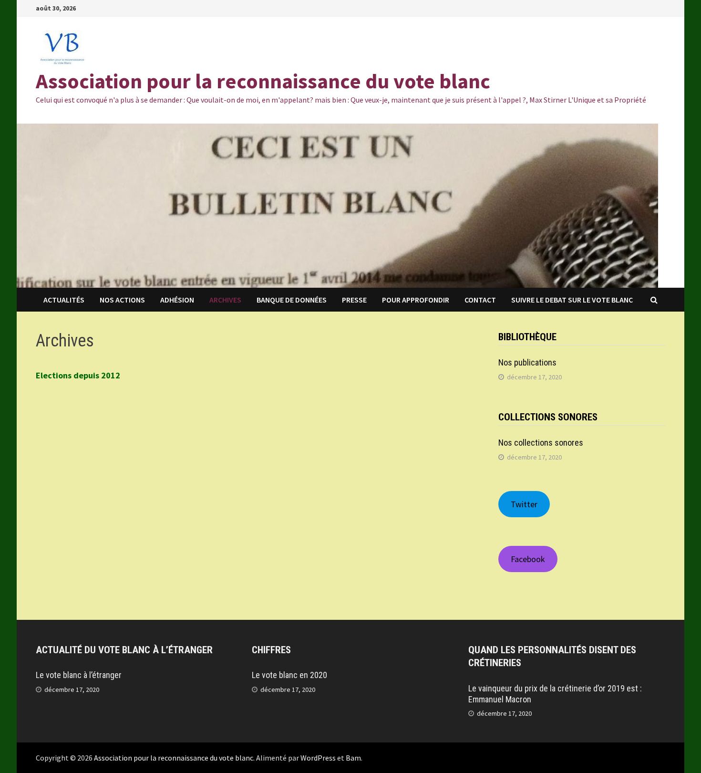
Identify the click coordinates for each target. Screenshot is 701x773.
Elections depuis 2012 (78, 375)
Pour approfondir (415, 299)
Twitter (524, 504)
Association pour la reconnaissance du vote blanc (263, 81)
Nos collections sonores (540, 443)
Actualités (63, 299)
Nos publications (527, 362)
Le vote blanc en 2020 (289, 675)
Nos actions (122, 299)
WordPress (318, 758)
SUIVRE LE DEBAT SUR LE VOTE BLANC (572, 299)
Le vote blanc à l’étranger (79, 675)
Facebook (528, 559)
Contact (480, 299)
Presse (354, 299)
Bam (353, 758)
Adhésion (177, 299)
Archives (225, 299)
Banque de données (292, 299)
